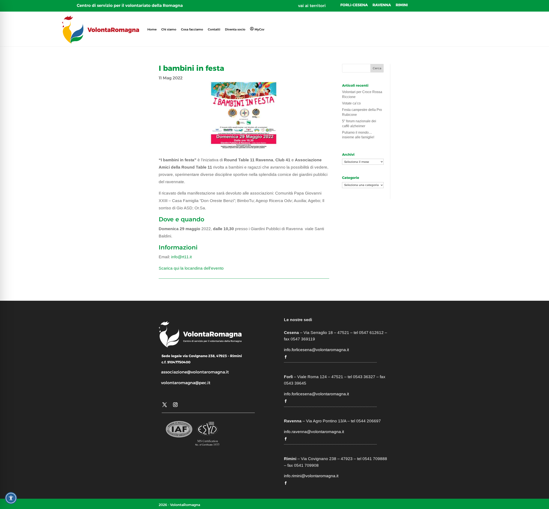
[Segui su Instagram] (175, 404)
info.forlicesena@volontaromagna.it (316, 349)
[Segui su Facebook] (285, 356)
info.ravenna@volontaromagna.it (314, 431)
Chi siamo (168, 29)
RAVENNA (382, 5)
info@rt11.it (181, 257)
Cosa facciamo (192, 29)
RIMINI (402, 5)
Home (152, 29)
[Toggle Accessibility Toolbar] (11, 498)
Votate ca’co (351, 103)
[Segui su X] (164, 404)
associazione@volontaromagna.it (195, 372)
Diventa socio (235, 29)
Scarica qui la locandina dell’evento (191, 268)
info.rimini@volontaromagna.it (311, 476)
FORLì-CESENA (354, 5)
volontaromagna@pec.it (185, 382)
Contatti (214, 29)
